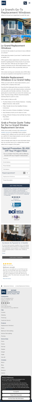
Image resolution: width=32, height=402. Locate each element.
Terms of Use (26, 193)
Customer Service (5, 320)
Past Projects (4, 375)
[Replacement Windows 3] (16, 39)
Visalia (2, 354)
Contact (3, 312)
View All (3, 357)
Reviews (3, 370)
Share (3, 253)
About (2, 362)
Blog (2, 365)
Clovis (2, 341)
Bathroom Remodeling (7, 330)
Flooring (3, 336)
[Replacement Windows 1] (16, 26)
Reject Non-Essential (16, 395)
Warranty (3, 315)
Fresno (3, 344)
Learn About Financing (16, 257)
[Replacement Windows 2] (6, 39)
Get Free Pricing (16, 185)
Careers (3, 373)
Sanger (3, 352)
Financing (3, 317)
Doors (2, 328)
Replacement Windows (7, 325)
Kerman (3, 346)
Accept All (16, 391)
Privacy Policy (8, 195)
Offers (2, 367)
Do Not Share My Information (16, 398)
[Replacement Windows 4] (26, 39)
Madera (3, 349)
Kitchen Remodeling (6, 333)
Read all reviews (7, 278)
